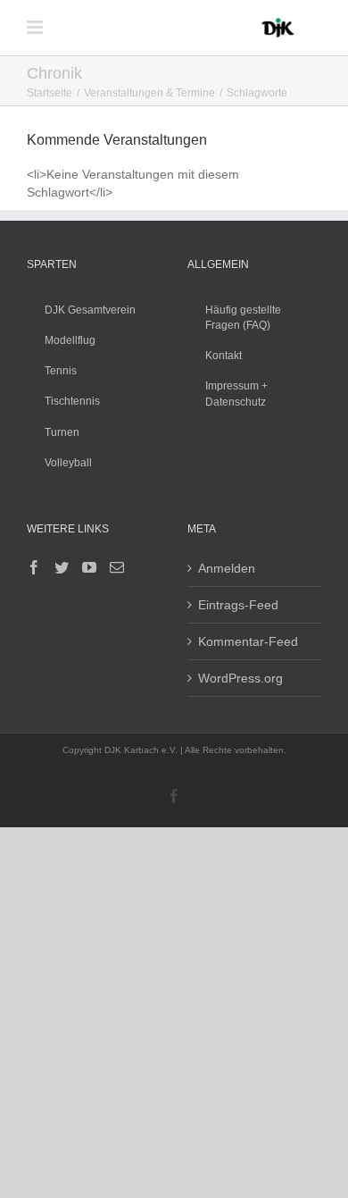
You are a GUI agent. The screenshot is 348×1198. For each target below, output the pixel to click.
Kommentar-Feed (248, 641)
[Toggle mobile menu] (36, 27)
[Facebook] (34, 567)
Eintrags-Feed (238, 605)
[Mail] (117, 567)
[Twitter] (61, 567)
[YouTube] (89, 567)
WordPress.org (240, 678)
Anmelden (226, 568)
